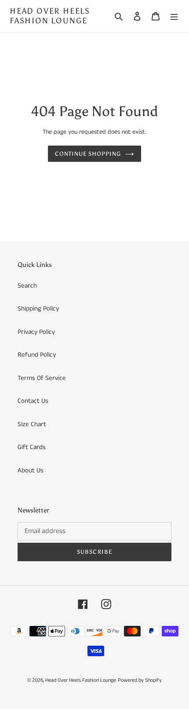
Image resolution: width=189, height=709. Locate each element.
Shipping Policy (38, 308)
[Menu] (174, 16)
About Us (31, 470)
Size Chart (32, 424)
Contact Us (33, 401)
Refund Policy (37, 354)
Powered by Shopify (140, 680)
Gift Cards (32, 447)
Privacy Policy (36, 331)
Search (27, 285)
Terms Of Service (42, 378)
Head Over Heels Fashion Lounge (50, 16)
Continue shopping (88, 153)
